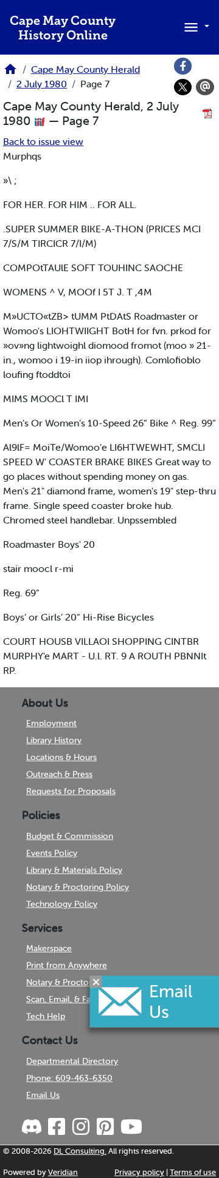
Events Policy (51, 852)
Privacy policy (139, 1172)
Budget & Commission (69, 835)
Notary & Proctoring (64, 982)
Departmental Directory (72, 1060)
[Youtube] (131, 1127)
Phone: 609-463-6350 (69, 1077)
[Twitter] (183, 87)
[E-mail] (205, 87)
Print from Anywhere (66, 965)
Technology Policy (61, 903)
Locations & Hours (61, 757)
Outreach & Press (59, 774)
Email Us (43, 1094)
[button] (194, 26)
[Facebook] (183, 66)
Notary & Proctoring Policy (77, 886)
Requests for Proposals (71, 791)
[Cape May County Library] (10, 73)
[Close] (96, 981)
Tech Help (45, 1016)
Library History (54, 740)
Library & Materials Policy (74, 869)
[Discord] (33, 1127)
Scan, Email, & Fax (60, 999)
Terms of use (193, 1172)
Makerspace (49, 948)
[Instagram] (80, 1127)
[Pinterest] (104, 1127)
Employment (51, 723)
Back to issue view (43, 141)
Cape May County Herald (85, 69)
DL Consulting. (80, 1151)
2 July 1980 (41, 84)
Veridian (63, 1172)
